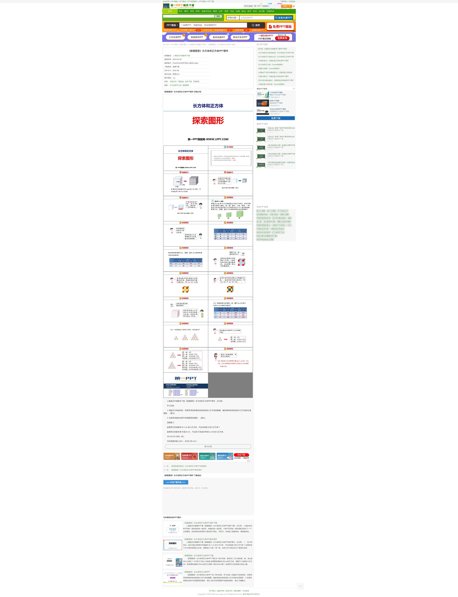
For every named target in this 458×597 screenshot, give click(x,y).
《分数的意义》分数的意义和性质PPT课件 (273, 61)
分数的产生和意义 (279, 225)
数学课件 (183, 44)
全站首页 (166, 1)
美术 (249, 11)
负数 (289, 218)
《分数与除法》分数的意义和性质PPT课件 (273, 76)
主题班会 (270, 11)
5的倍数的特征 (262, 214)
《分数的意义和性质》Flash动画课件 (271, 84)
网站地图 (237, 591)
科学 (198, 11)
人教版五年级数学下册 (197, 44)
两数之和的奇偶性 (284, 222)
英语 (192, 11)
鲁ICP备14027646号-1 (251, 594)
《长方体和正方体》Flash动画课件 (270, 65)
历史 (232, 11)
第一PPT (166, 44)
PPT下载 (210, 1)
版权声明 (220, 591)
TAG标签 (245, 591)
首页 (170, 11)
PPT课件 (175, 44)
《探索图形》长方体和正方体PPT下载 (198, 556)
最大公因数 (261, 211)
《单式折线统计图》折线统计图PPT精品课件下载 (281, 154)
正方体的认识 (283, 211)
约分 (289, 225)
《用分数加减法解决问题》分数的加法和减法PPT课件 (281, 162)
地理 (226, 11)
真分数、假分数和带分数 (266, 222)
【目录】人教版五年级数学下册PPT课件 (272, 49)
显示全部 (208, 446)
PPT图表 (202, 1)
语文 (180, 11)
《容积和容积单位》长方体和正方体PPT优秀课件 (188, 466)
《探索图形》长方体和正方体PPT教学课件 (186, 470)
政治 (243, 11)
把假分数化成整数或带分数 (267, 236)
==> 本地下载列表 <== (175, 482)
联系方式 (229, 591)
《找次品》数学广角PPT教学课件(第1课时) (281, 137)
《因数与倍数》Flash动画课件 (268, 68)
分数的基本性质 (262, 229)
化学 (221, 11)
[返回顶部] (300, 586)
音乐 (255, 11)
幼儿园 (262, 11)
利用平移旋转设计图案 (265, 239)
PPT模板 (174, 1)
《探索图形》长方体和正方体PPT (196, 572)
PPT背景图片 (193, 1)
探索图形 (185, 85)
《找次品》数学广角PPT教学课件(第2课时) (281, 128)
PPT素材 (182, 1)
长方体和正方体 (176, 85)
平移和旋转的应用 (263, 218)
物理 (215, 11)
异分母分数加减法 (279, 218)
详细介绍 (173, 81)
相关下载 (188, 81)
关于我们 (212, 591)
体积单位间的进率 (263, 232)
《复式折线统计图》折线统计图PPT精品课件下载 (281, 145)
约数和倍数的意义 (263, 225)
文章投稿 (292, 1)
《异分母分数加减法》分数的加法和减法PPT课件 (275, 80)
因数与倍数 (284, 214)
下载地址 (180, 81)
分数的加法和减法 (277, 229)
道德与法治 (206, 11)
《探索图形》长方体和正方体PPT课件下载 (200, 523)
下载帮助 (283, 1)
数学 (186, 11)
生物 (238, 11)
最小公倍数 (271, 211)
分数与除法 (274, 214)
